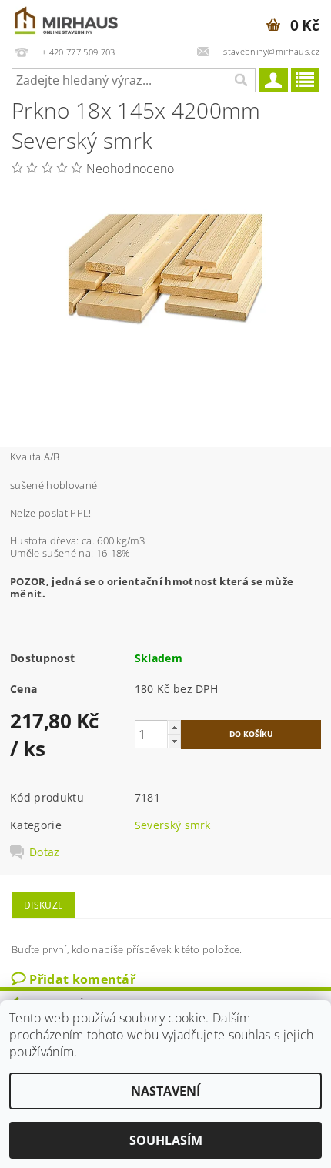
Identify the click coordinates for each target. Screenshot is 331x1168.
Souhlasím (165, 1140)
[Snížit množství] (174, 741)
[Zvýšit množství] (174, 727)
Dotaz (44, 852)
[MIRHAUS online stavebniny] (67, 20)
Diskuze (43, 905)
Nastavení (165, 1091)
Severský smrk (173, 825)
